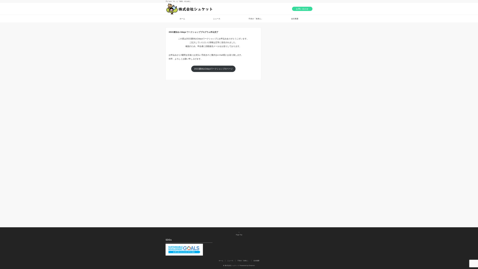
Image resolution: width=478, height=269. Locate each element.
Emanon (252, 265)
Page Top (239, 235)
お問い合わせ (302, 9)
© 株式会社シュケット (231, 265)
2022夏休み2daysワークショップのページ (213, 68)
